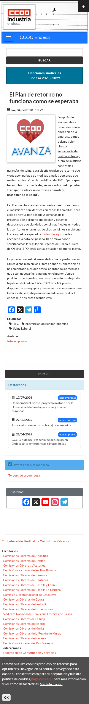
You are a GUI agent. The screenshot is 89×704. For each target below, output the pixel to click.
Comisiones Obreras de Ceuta (23, 599)
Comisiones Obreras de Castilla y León (29, 585)
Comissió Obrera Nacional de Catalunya (29, 594)
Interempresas (17, 341)
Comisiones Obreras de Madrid (24, 623)
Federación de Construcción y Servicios (29, 652)
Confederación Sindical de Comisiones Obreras (35, 541)
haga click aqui (42, 679)
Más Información (51, 684)
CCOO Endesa (35, 37)
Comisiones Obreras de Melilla (23, 628)
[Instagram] (54, 500)
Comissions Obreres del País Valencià (28, 643)
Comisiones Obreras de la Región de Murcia (32, 633)
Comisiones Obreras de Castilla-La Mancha (32, 589)
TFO (16, 323)
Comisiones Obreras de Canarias (25, 575)
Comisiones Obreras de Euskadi (24, 604)
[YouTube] (44, 500)
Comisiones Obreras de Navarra (24, 638)
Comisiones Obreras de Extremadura (28, 609)
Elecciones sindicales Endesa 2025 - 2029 (44, 75)
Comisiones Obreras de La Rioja (24, 619)
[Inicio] (19, 16)
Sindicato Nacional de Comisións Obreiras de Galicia (38, 614)
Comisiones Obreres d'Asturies (24, 565)
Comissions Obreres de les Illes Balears (29, 570)
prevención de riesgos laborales (46, 323)
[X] (35, 500)
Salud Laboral (22, 328)
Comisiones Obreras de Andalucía (26, 555)
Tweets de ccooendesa (24, 475)
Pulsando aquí (51, 234)
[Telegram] (63, 500)
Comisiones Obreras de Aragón (24, 560)
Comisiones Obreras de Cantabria (26, 580)
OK (6, 697)
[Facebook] (25, 500)
